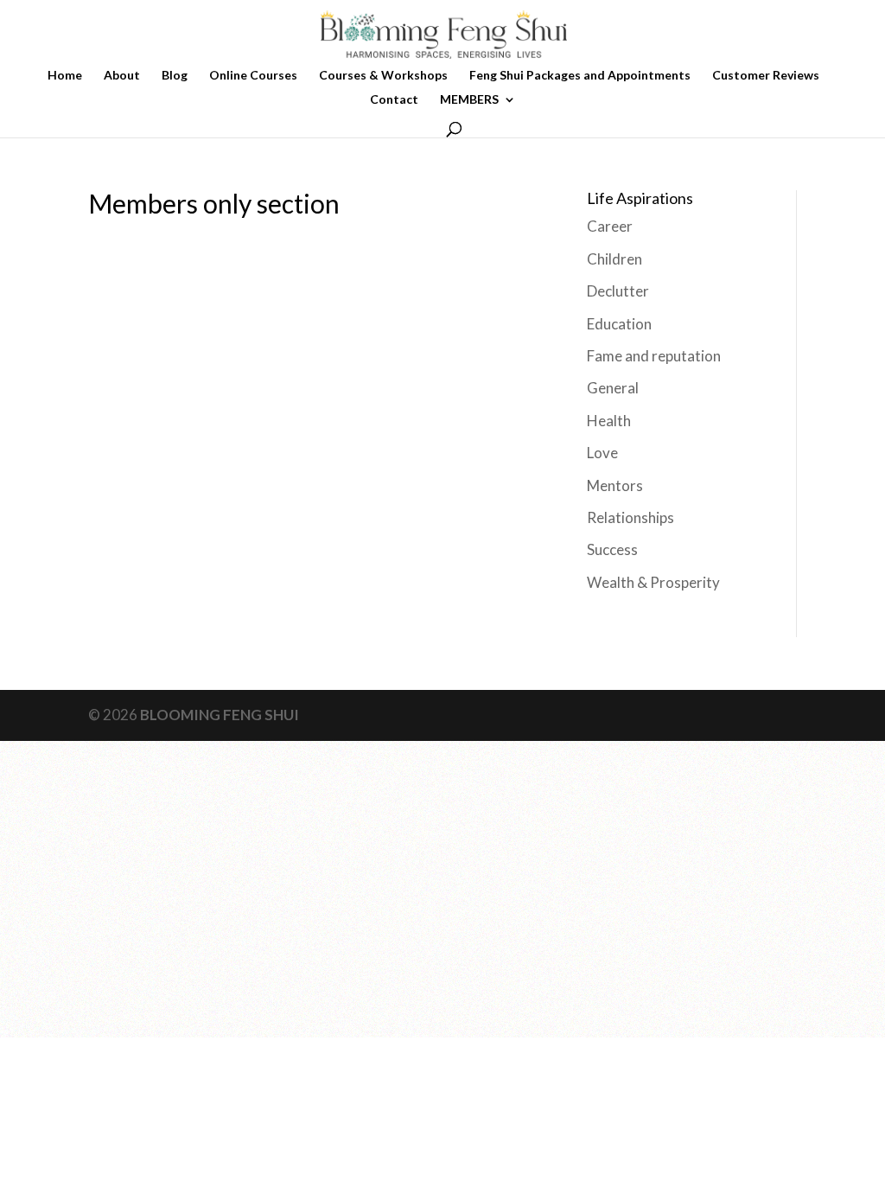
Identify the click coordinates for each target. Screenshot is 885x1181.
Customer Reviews (765, 75)
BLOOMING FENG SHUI (219, 714)
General (613, 388)
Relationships (630, 517)
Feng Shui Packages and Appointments (580, 75)
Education (619, 324)
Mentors (615, 485)
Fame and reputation (654, 356)
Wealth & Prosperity (653, 582)
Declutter (618, 291)
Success (612, 549)
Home (65, 75)
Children (614, 259)
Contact (394, 99)
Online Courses (253, 75)
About (122, 75)
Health (609, 421)
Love (602, 453)
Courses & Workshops (383, 75)
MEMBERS (469, 99)
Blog (175, 75)
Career (610, 226)
